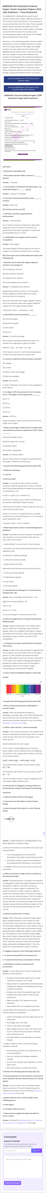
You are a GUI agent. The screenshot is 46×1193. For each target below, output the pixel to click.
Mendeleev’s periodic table (13, 723)
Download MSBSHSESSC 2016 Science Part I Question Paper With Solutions (23, 88)
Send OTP (36, 1151)
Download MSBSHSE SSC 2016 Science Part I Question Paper (23, 79)
